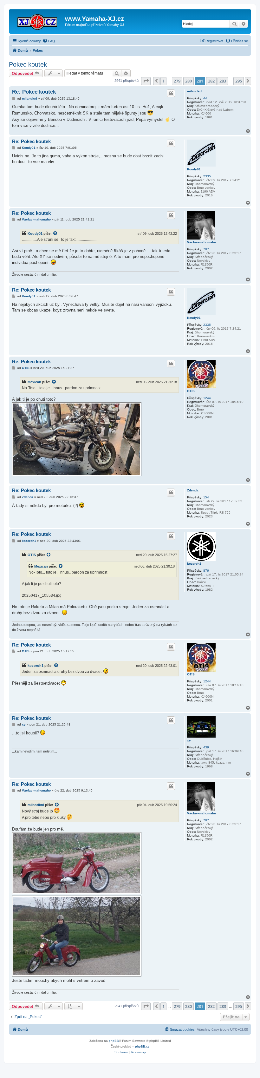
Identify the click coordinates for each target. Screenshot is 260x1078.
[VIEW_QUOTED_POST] (55, 233)
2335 (207, 176)
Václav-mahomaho (201, 242)
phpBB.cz (142, 1046)
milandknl (194, 91)
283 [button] (222, 81)
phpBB (114, 1040)
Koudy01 (194, 169)
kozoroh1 (194, 563)
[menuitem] (48, 41)
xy (189, 740)
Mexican (34, 382)
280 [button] (188, 81)
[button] (146, 81)
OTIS (191, 391)
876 (206, 570)
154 (206, 497)
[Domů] (37, 20)
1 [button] (163, 81)
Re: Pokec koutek (34, 92)
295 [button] (238, 81)
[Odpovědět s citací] (171, 93)
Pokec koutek (28, 64)
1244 (207, 398)
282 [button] (211, 81)
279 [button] (177, 81)
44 (205, 98)
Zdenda (192, 490)
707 (206, 249)
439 (206, 747)
